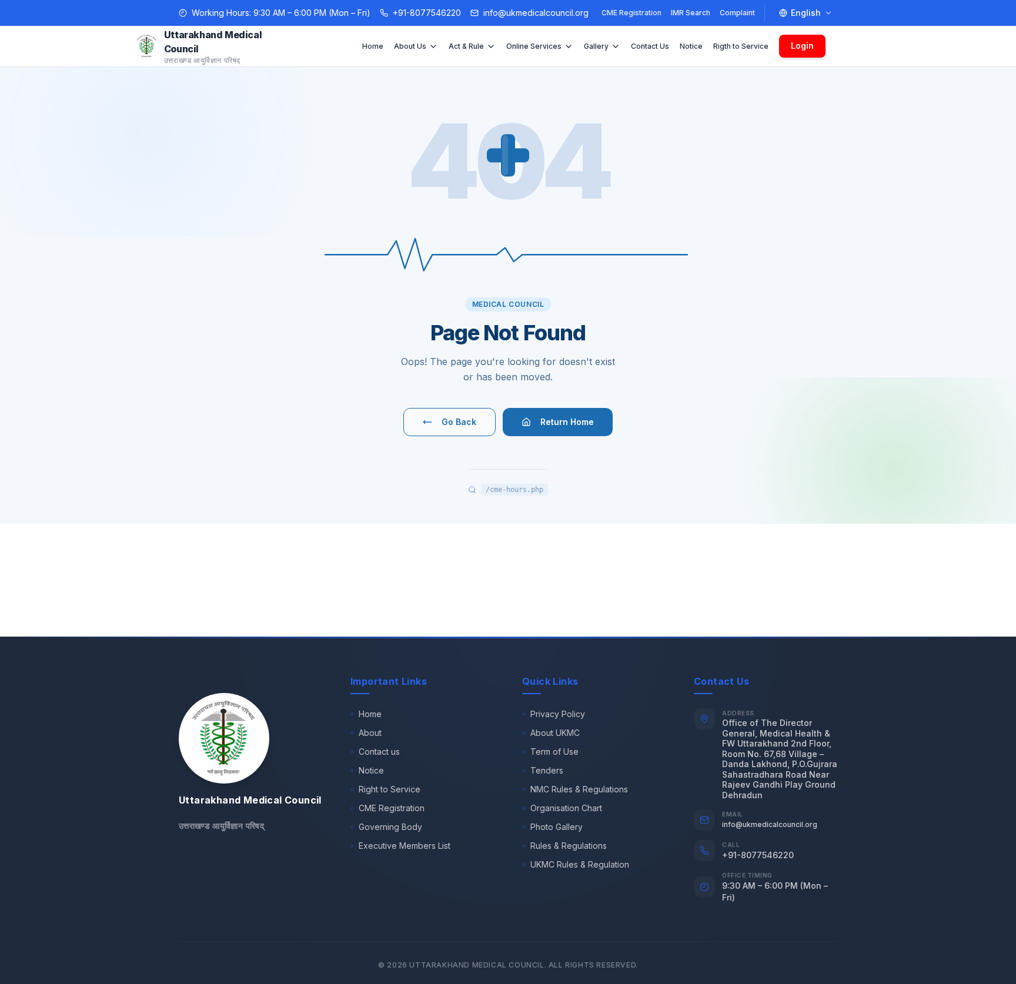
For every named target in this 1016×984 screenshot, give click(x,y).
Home (372, 46)
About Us (410, 46)
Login (802, 46)
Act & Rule (466, 46)
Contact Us (650, 46)
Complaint (737, 12)
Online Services (534, 46)
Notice (691, 46)
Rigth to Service (740, 46)
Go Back (459, 422)
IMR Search (690, 12)
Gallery (596, 46)
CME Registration (631, 12)
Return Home (567, 422)
